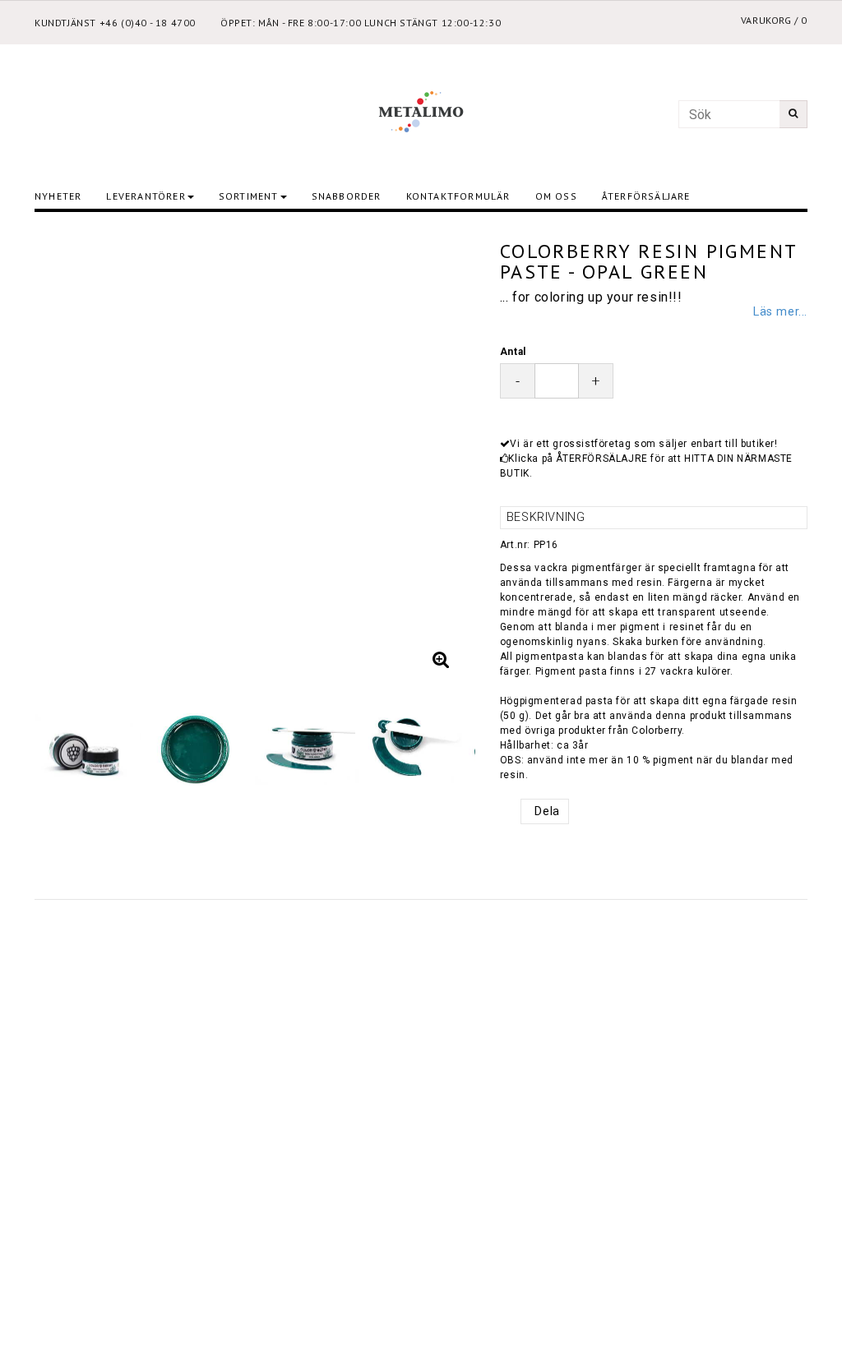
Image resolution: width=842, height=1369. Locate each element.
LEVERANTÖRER (145, 196)
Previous (63, 453)
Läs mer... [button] (780, 312)
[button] (440, 659)
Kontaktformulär (458, 196)
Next (446, 453)
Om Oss (556, 196)
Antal (513, 351)
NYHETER (58, 196)
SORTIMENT (249, 196)
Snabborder (347, 196)
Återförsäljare (646, 196)
